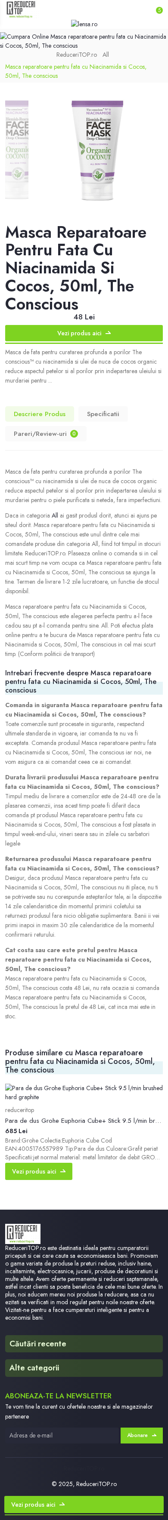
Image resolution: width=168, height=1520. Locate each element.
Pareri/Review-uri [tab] (45, 433)
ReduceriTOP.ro (76, 54)
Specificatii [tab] (103, 414)
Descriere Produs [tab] (39, 414)
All (106, 54)
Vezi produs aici (79, 333)
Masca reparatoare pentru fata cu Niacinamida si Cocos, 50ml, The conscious (75, 71)
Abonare (137, 1435)
